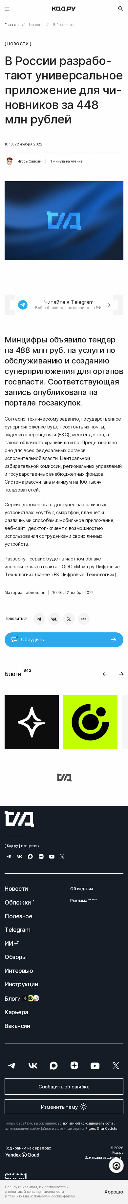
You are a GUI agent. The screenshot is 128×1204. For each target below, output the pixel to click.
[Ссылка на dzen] (41, 857)
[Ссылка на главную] (19, 819)
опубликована (60, 392)
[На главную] (64, 9)
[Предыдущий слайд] (105, 674)
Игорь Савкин (29, 161)
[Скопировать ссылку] (84, 619)
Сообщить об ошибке (64, 1086)
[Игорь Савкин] (9, 161)
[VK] (54, 619)
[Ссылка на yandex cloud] (28, 1154)
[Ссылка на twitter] (62, 857)
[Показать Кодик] (116, 1165)
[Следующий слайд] (121, 674)
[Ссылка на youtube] (51, 857)
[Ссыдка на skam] (16, 1176)
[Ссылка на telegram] (9, 857)
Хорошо (113, 1191)
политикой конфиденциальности (88, 1123)
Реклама (81, 900)
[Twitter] (69, 619)
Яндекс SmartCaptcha (101, 1128)
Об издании (81, 888)
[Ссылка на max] (30, 857)
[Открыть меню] (7, 8)
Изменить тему (59, 1107)
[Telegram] (39, 619)
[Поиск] (121, 9)
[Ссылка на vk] (19, 857)
